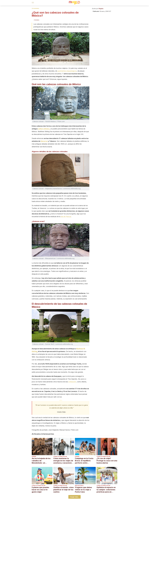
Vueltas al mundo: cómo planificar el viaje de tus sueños (63, 489)
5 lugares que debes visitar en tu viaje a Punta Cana (83, 489)
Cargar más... (74, 497)
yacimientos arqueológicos (67, 71)
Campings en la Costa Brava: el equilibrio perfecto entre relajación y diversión (84, 460)
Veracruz (44, 141)
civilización (72, 382)
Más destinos (79, 485)
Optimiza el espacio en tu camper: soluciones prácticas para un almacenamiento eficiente (106, 489)
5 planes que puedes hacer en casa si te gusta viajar (40, 489)
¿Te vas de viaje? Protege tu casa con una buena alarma (107, 460)
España (34, 456)
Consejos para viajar (60, 456)
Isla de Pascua (65, 216)
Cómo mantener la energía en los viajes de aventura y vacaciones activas (63, 460)
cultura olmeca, (44, 129)
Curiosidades (35, 8)
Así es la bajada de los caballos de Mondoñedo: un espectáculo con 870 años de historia (41, 460)
